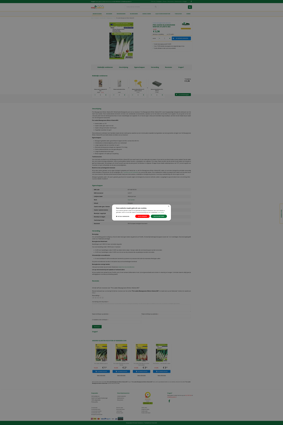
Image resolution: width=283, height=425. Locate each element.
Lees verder (161, 212)
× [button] (168, 206)
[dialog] (141, 212)
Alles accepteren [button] (159, 216)
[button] (122, 216)
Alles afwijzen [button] (142, 216)
